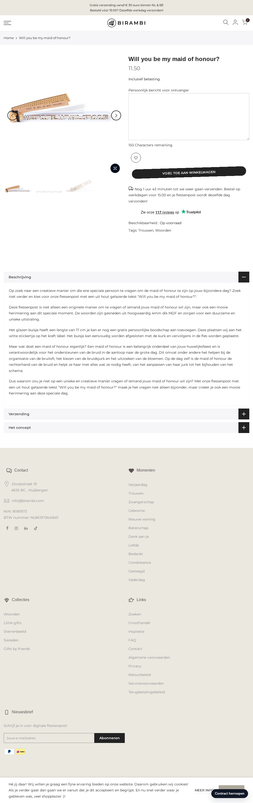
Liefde (133, 545)
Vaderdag (136, 580)
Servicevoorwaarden (146, 683)
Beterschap (138, 528)
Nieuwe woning (141, 519)
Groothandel (139, 623)
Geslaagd (136, 571)
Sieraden (11, 640)
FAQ (132, 640)
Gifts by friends (17, 649)
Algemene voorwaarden (149, 657)
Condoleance (139, 562)
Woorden (163, 230)
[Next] (116, 115)
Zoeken (134, 614)
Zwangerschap (141, 502)
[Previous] (12, 115)
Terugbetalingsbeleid (146, 692)
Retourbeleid (139, 675)
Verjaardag (137, 484)
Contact (135, 649)
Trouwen (145, 230)
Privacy (134, 666)
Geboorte (136, 510)
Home (9, 38)
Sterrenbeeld (15, 631)
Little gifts (12, 623)
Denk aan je (138, 536)
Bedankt (135, 554)
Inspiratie (136, 631)
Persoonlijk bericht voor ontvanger (158, 90)
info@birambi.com (28, 501)
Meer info (204, 790)
